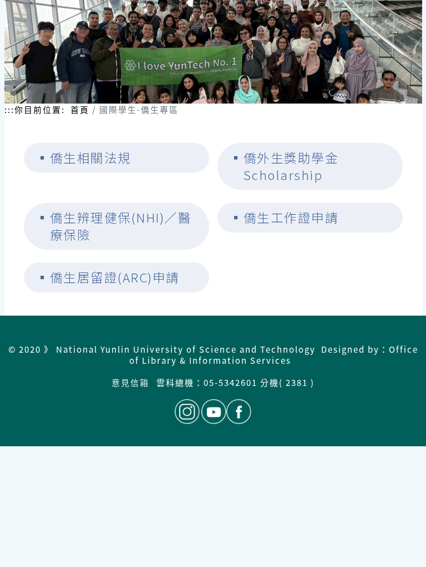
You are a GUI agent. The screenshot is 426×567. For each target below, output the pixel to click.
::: (9, 109)
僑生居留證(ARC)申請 (115, 277)
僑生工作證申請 (291, 217)
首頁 (79, 109)
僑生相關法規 (90, 157)
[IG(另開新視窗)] (187, 411)
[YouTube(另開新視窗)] (213, 411)
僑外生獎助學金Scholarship (291, 166)
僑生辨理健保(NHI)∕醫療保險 (121, 226)
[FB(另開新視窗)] (238, 411)
